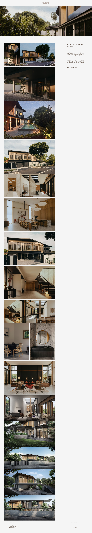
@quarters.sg (75, 524)
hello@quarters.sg (12, 524)
